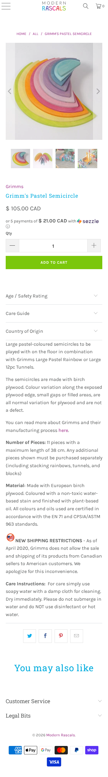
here (63, 430)
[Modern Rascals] (54, 6)
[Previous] (10, 91)
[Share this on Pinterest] (61, 636)
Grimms (14, 186)
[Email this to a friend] (76, 636)
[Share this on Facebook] (45, 636)
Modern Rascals (60, 735)
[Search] (86, 6)
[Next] (98, 91)
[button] (54, 223)
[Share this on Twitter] (29, 636)
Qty (9, 233)
